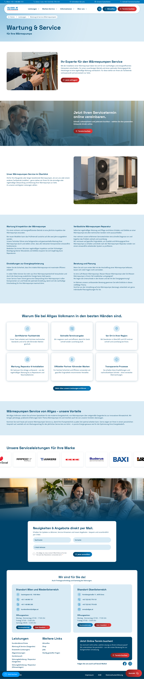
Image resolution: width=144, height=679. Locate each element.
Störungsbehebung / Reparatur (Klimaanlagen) (24, 666)
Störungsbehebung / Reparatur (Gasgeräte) (24, 660)
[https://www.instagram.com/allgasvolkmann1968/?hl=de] (130, 664)
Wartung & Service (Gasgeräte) (23, 646)
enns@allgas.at (87, 609)
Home (12, 17)
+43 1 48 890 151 (27, 599)
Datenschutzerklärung (114, 675)
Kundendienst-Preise (20, 643)
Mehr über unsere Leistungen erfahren (70, 388)
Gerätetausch (17, 656)
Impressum (89, 675)
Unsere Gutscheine (103, 2)
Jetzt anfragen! (71, 80)
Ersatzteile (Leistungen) (21, 650)
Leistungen (32, 9)
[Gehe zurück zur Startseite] (12, 9)
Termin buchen (128, 9)
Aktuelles (111, 9)
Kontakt (132, 673)
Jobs (44, 650)
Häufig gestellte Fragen (51, 653)
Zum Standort (40, 627)
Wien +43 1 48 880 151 (15, 2)
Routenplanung (23, 627)
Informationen (66, 9)
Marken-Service (48, 9)
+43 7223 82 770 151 (89, 599)
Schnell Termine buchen (131, 2)
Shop (44, 646)
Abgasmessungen (18, 653)
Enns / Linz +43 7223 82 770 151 (48, 2)
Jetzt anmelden (84, 554)
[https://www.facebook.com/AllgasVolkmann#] (125, 664)
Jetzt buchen (12, 674)
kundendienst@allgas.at (29, 609)
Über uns (81, 9)
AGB (99, 675)
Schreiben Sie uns (78, 2)
